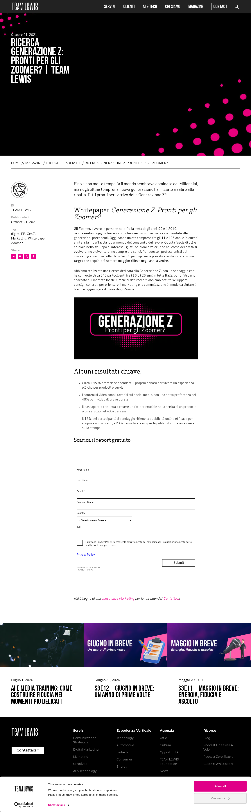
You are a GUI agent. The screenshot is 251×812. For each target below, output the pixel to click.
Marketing (80, 756)
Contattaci (171, 599)
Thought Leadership (63, 163)
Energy (121, 766)
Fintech (122, 752)
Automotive (125, 745)
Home (16, 163)
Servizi (109, 6)
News (164, 771)
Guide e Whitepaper (218, 764)
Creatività (80, 764)
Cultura (165, 745)
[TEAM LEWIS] (25, 6)
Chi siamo (172, 6)
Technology (125, 738)
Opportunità (169, 752)
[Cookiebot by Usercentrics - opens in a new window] (24, 805)
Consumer (124, 759)
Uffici (164, 738)
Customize (218, 798)
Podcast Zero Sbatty (218, 756)
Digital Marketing (86, 749)
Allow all (220, 786)
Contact (220, 6)
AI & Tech (150, 6)
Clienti (129, 6)
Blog (206, 738)
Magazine (196, 6)
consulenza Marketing (117, 599)
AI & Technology (85, 771)
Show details (56, 804)
